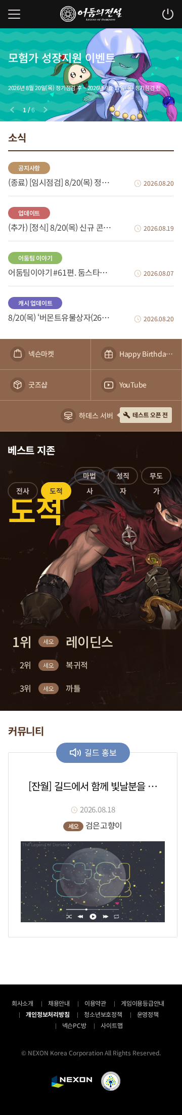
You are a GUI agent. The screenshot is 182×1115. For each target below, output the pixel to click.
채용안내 (59, 1003)
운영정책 (148, 1014)
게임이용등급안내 (142, 1003)
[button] (23, 492)
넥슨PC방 (74, 1025)
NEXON (72, 1082)
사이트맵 (111, 1025)
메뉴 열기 (14, 14)
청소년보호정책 (103, 1014)
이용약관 (95, 1003)
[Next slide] (45, 110)
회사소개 (22, 1003)
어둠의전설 (91, 14)
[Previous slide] (12, 110)
